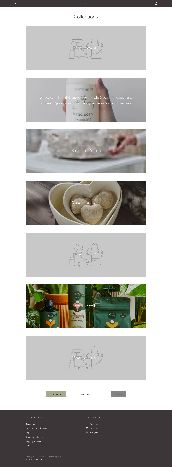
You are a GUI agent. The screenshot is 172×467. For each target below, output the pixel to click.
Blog (27, 432)
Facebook (94, 424)
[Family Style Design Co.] (86, 3)
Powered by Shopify (34, 459)
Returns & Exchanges (34, 437)
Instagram (94, 432)
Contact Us (30, 424)
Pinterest (93, 428)
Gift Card (29, 445)
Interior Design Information (37, 428)
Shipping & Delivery (34, 441)
